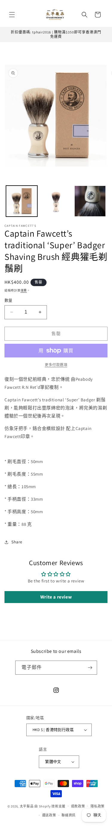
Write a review (56, 597)
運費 (24, 290)
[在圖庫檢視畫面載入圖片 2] (56, 201)
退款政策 (78, 806)
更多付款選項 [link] (56, 365)
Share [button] (16, 542)
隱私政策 (97, 806)
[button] (12, 14)
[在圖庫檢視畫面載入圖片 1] (21, 201)
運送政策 (49, 815)
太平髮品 (27, 806)
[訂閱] (90, 668)
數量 (8, 300)
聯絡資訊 (69, 815)
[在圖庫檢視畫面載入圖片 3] (90, 201)
